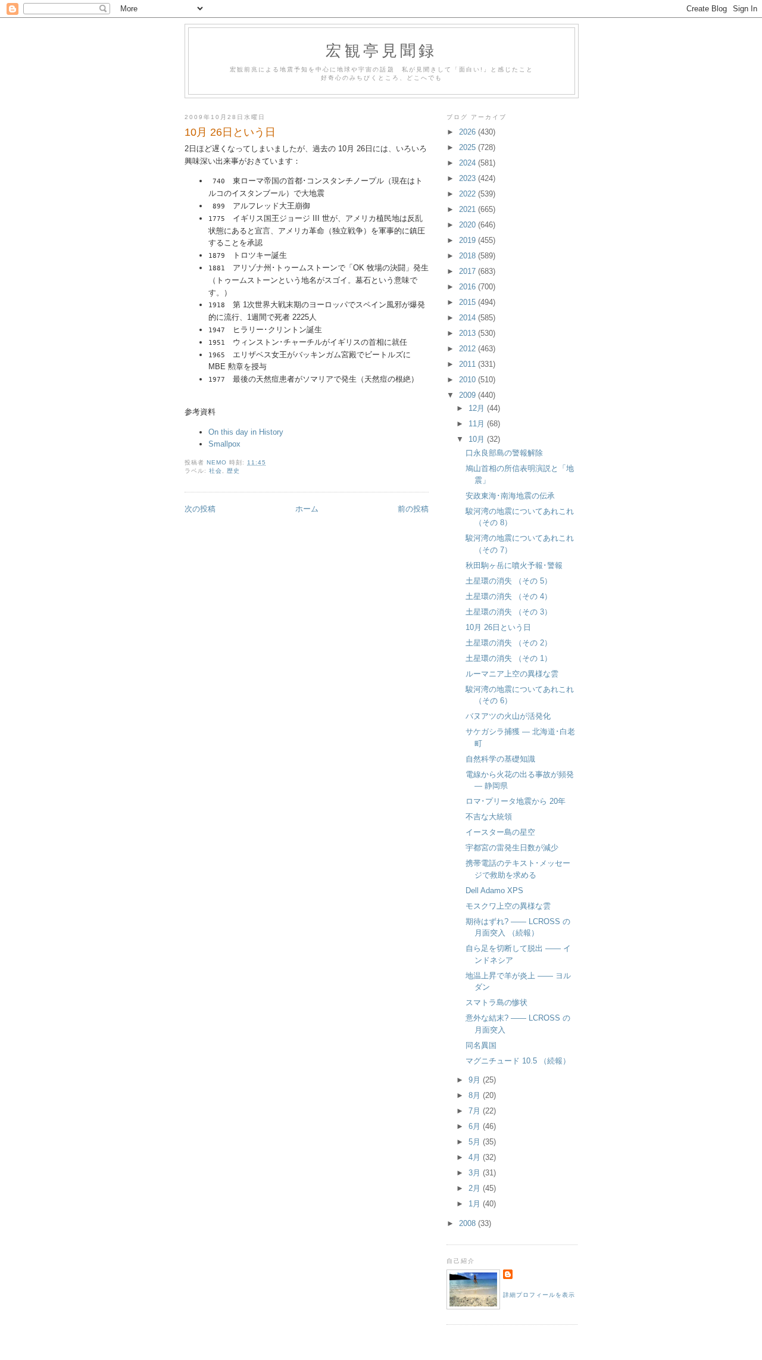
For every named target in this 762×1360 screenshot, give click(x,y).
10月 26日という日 (498, 627)
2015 (468, 302)
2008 (468, 1223)
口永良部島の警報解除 (504, 452)
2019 (468, 240)
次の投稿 (200, 508)
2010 (468, 379)
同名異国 (481, 1045)
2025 (468, 147)
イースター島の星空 (500, 832)
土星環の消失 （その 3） (509, 611)
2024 (468, 162)
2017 (468, 271)
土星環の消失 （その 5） (509, 580)
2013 (468, 333)
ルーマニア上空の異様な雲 (512, 673)
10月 (478, 439)
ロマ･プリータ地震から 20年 (516, 801)
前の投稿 (413, 508)
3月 (476, 1172)
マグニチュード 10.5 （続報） (518, 1060)
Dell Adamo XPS (494, 890)
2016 (468, 286)
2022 (468, 193)
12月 (478, 408)
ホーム (306, 508)
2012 (468, 348)
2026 (468, 131)
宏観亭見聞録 (381, 50)
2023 (468, 178)
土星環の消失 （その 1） (509, 658)
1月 (476, 1203)
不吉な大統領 (489, 816)
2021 (468, 209)
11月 (478, 423)
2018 (468, 255)
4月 (476, 1157)
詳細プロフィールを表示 (539, 1295)
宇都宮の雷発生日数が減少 (512, 847)
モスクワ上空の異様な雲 (508, 906)
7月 (476, 1110)
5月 (476, 1141)
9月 (476, 1079)
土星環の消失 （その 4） (509, 596)
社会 (215, 470)
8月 (476, 1095)
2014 (468, 317)
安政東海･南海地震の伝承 (510, 495)
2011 (468, 364)
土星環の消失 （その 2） (509, 642)
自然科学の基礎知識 (500, 758)
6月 (476, 1126)
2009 (468, 395)
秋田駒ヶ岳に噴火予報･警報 (514, 565)
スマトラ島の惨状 (496, 1002)
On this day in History (245, 432)
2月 (476, 1188)
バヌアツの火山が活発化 (508, 716)
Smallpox (224, 443)
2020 (468, 224)
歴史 (233, 470)
